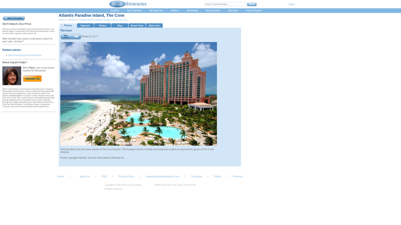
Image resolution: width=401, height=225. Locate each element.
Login (291, 4)
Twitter (217, 176)
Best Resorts (213, 10)
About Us (85, 176)
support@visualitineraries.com (162, 176)
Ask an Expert (253, 10)
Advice (175, 10)
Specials (233, 10)
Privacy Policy (126, 176)
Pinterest (237, 176)
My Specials (156, 10)
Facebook (196, 176)
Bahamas (72, 20)
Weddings (192, 10)
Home (60, 176)
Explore (115, 10)
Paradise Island (86, 20)
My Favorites (134, 10)
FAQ (104, 176)
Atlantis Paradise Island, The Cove (111, 20)
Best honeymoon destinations (25, 55)
